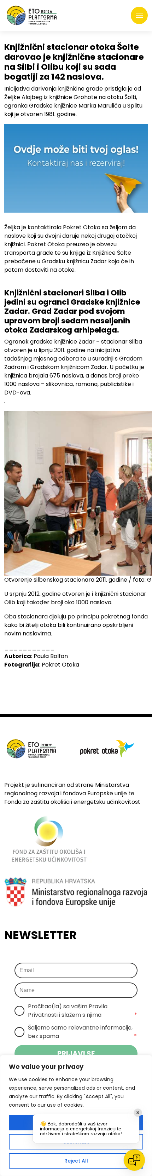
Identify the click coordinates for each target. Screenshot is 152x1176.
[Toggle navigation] (139, 15)
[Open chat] (134, 1160)
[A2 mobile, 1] (76, 168)
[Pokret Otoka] (31, 15)
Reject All (76, 1160)
